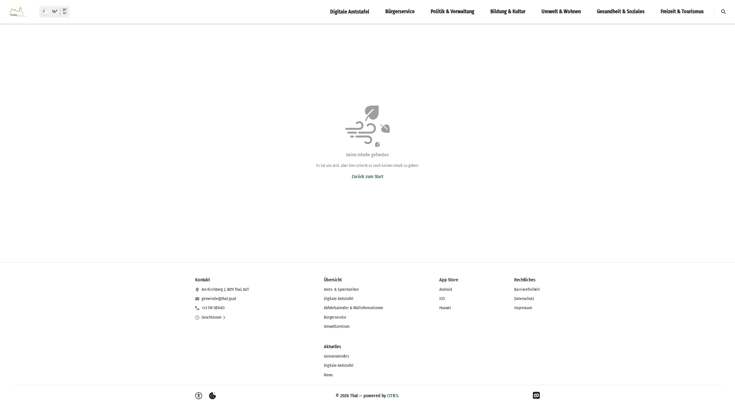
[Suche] (723, 11)
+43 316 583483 (213, 307)
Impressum (523, 307)
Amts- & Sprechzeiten (341, 289)
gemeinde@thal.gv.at (219, 298)
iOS (442, 298)
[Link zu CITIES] (536, 395)
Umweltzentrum (337, 326)
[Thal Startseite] (19, 12)
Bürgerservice (335, 317)
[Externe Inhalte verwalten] (212, 395)
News (328, 375)
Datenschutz (524, 298)
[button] (214, 317)
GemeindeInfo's (336, 356)
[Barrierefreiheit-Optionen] (198, 395)
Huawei (445, 307)
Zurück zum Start (367, 176)
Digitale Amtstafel (338, 298)
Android (445, 289)
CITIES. (393, 395)
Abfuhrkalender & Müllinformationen (353, 307)
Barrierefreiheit (527, 289)
